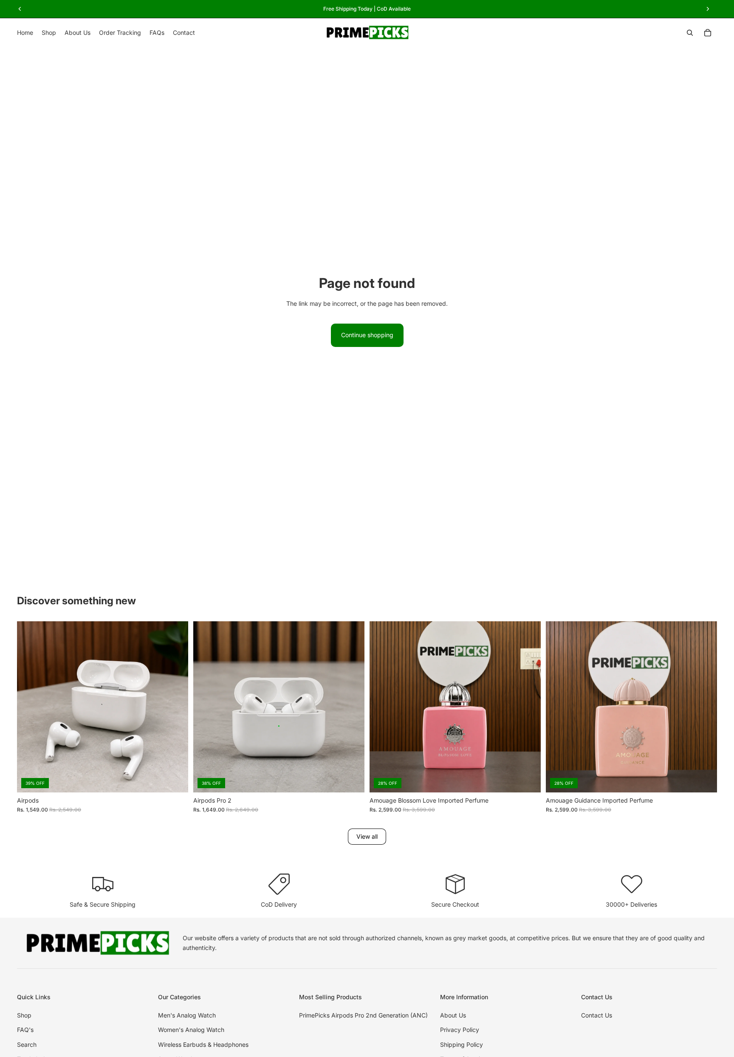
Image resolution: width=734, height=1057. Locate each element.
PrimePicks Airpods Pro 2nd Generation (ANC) (363, 1015)
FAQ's (25, 1029)
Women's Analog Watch (191, 1029)
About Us (453, 1015)
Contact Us (596, 1015)
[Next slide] (175, 706)
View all (367, 836)
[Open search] (689, 32)
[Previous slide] (29, 706)
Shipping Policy (461, 1044)
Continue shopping (367, 334)
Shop (24, 1015)
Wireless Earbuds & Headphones (203, 1044)
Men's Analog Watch (187, 1015)
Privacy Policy (459, 1029)
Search (27, 1044)
